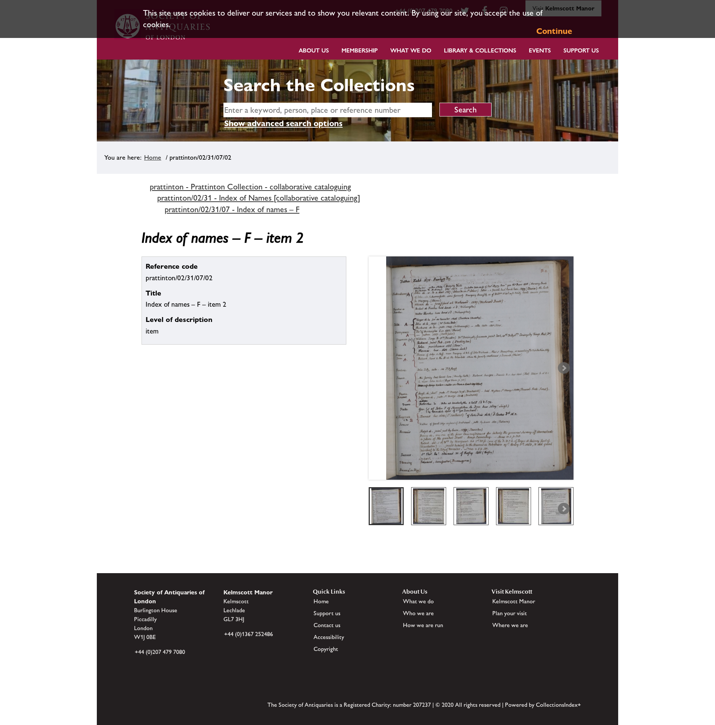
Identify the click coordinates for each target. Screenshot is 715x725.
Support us (327, 613)
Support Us (581, 50)
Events (540, 50)
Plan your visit (509, 613)
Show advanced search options (283, 123)
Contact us (327, 625)
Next (564, 368)
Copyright (326, 648)
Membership (359, 50)
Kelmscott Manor (513, 601)
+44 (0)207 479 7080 (160, 651)
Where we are (510, 625)
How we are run (423, 625)
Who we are (418, 613)
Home (152, 157)
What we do (410, 50)
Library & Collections (480, 50)
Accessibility (329, 637)
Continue (554, 31)
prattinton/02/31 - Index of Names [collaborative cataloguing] (258, 197)
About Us (314, 50)
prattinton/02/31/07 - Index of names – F (232, 209)
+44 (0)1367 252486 (248, 634)
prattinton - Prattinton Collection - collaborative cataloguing (250, 186)
